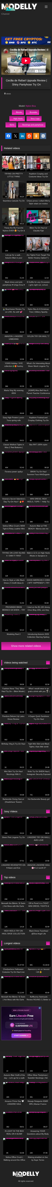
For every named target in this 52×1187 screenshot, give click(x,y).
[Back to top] (44, 1179)
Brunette (33, 112)
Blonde (19, 112)
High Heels (18, 118)
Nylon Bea (31, 106)
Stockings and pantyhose (32, 125)
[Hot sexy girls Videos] (21, 7)
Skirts (12, 125)
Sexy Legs (35, 118)
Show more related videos (26, 645)
